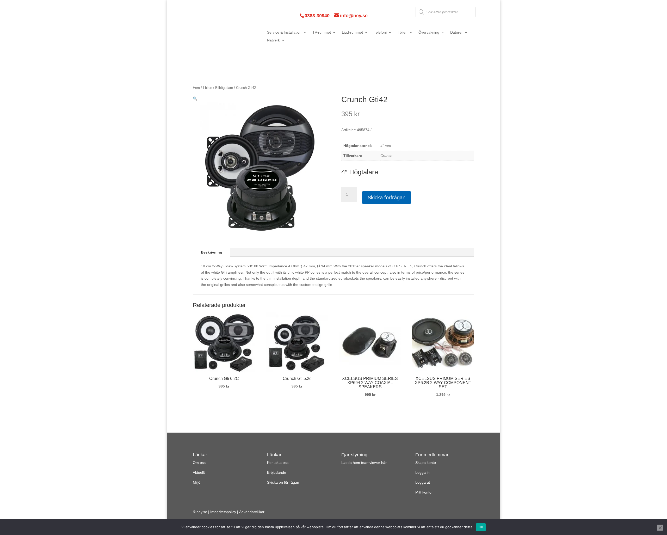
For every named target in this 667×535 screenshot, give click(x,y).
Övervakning (428, 32)
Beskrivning (211, 252)
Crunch (386, 155)
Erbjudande (276, 472)
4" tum (385, 146)
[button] (195, 98)
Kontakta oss (277, 462)
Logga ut (422, 482)
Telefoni (380, 32)
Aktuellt (199, 472)
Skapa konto (425, 462)
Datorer (456, 32)
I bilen (402, 32)
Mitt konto (423, 492)
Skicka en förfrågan (283, 482)
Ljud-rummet (352, 32)
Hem (196, 88)
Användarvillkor (251, 512)
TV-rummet (321, 32)
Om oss (199, 462)
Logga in (422, 472)
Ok (481, 527)
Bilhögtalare (224, 88)
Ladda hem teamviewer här (364, 462)
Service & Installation (284, 32)
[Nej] (660, 528)
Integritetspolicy (223, 512)
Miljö (196, 482)
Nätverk (273, 40)
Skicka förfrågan (386, 197)
